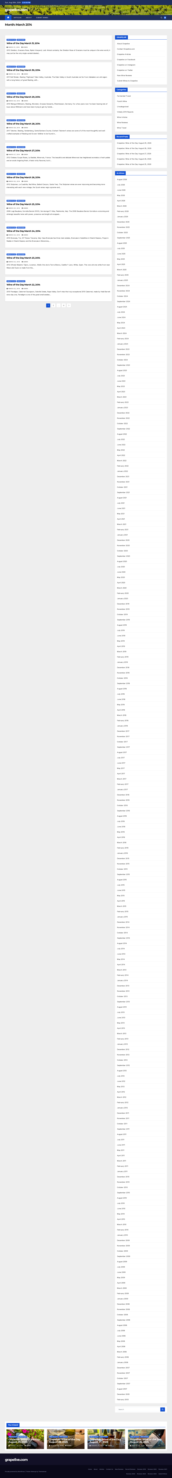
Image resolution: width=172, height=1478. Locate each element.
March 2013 (121, 1034)
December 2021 (123, 477)
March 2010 (121, 1224)
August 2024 (122, 307)
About (29, 18)
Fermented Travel (124, 96)
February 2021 (122, 530)
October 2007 (122, 1378)
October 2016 (122, 805)
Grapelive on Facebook (126, 60)
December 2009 (123, 1240)
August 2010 (122, 1198)
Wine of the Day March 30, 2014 (23, 70)
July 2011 (120, 1140)
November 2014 (123, 927)
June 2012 (121, 1081)
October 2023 (122, 360)
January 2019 (122, 662)
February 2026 (123, 211)
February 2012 (122, 1102)
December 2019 (123, 604)
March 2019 (121, 652)
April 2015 (121, 901)
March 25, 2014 (14, 208)
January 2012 (122, 1108)
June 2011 (121, 1145)
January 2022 (122, 471)
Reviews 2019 (141, 1469)
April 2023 (121, 392)
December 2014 (123, 922)
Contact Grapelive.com (126, 49)
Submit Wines (42, 18)
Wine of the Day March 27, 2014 (23, 150)
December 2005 (123, 1394)
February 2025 (123, 275)
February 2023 (123, 402)
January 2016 (122, 853)
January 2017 (122, 789)
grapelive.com (16, 10)
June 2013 (121, 1018)
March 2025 (121, 270)
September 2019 (123, 620)
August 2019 (122, 625)
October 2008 (122, 1315)
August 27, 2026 (97, 1445)
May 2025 (121, 259)
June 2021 (121, 508)
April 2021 (121, 519)
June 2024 (121, 317)
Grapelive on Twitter (125, 70)
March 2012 (121, 1097)
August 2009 (122, 1262)
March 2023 (121, 397)
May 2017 (121, 768)
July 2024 (121, 312)
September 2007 (123, 1384)
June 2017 (121, 763)
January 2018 (122, 726)
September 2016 (123, 811)
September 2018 (123, 683)
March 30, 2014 (14, 74)
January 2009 (122, 1299)
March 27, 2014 (14, 154)
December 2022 (123, 413)
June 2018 (121, 699)
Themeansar (42, 1471)
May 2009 (121, 1278)
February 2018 (122, 721)
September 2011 (123, 1129)
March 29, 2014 (14, 101)
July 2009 (121, 1267)
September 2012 (123, 1065)
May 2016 (121, 832)
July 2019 (121, 630)
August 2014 (122, 943)
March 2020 (122, 588)
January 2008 (122, 1362)
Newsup (33, 1471)
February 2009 (123, 1293)
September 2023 (123, 365)
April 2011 (121, 1156)
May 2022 (121, 450)
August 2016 (122, 816)
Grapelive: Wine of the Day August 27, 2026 (134, 154)
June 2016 (121, 827)
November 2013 (123, 991)
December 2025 (123, 222)
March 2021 (121, 524)
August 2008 (122, 1325)
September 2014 (123, 938)
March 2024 (122, 333)
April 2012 (121, 1092)
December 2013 (123, 986)
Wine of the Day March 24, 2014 (23, 231)
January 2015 (122, 917)
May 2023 (121, 386)
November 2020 (123, 545)
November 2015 (123, 864)
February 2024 (123, 339)
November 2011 (123, 1118)
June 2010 (121, 1209)
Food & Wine (122, 101)
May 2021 (121, 514)
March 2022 (121, 461)
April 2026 (121, 201)
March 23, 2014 (14, 262)
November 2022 (123, 418)
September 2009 (123, 1256)
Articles (18, 18)
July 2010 (121, 1203)
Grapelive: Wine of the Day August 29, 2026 (134, 143)
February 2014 (123, 975)
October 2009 (122, 1251)
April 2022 (121, 455)
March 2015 (121, 906)
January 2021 (122, 535)
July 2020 (121, 567)
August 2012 (122, 1071)
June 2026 (121, 190)
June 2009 (121, 1272)
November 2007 (123, 1373)
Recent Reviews (130, 1469)
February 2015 (122, 912)
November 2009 (123, 1246)
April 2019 (121, 646)
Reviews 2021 (163, 1469)
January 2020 (122, 599)
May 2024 (121, 323)
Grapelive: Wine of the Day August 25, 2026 (134, 164)
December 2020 (123, 540)
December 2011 (123, 1113)
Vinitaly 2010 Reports (125, 112)
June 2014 (121, 954)
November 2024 (123, 291)
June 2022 (121, 445)
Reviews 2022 (130, 1474)
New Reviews (119, 1469)
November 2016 (123, 800)
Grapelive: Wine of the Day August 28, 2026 (134, 148)
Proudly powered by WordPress (15, 1471)
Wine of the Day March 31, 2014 (23, 43)
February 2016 (122, 848)
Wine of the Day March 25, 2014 (23, 204)
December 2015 (123, 858)
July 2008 (121, 1331)
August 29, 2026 (16, 1445)
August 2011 (121, 1134)
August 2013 (122, 1007)
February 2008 (123, 1357)
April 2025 (121, 264)
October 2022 (122, 423)
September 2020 (123, 556)
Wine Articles (11, 39)
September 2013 (123, 1002)
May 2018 (121, 705)
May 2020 (121, 577)
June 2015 (121, 890)
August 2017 (122, 752)
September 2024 (123, 301)
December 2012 (123, 1049)
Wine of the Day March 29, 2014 (23, 97)
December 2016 (123, 795)
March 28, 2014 (14, 127)
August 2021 (122, 498)
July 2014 (121, 949)
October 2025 (122, 233)
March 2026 (122, 206)
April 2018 (121, 710)
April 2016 (121, 837)
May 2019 (121, 641)
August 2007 (122, 1389)
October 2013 (122, 996)
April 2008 (121, 1346)
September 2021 (123, 492)
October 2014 (122, 933)
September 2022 (123, 429)
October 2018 (122, 678)
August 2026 (122, 179)
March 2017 (121, 779)
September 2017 (123, 747)
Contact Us (109, 1469)
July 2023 (121, 376)
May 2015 (121, 896)
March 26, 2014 (14, 181)
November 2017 (123, 736)
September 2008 (123, 1320)
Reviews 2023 (141, 1474)
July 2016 (121, 821)
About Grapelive (123, 44)
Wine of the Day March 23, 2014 (23, 258)
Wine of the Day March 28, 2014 (23, 123)
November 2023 (123, 355)
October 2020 (122, 551)
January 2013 (122, 1044)
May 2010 (121, 1214)
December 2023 (123, 349)
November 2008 (123, 1309)
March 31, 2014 (14, 47)
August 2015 (122, 880)
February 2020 (123, 593)
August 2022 (122, 434)
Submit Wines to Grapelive (127, 81)
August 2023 (122, 370)
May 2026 (121, 195)
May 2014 (121, 959)
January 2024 (122, 344)
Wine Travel (121, 128)
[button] (161, 18)
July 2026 (121, 185)
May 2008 (121, 1341)
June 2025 (121, 254)
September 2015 (123, 874)
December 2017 (123, 731)
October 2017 (122, 742)
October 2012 (122, 1060)
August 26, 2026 (138, 1445)
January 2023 (122, 408)
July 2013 (121, 1012)
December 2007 (123, 1368)
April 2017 (121, 774)
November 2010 (123, 1182)
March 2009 (122, 1288)
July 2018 (121, 694)
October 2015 (122, 869)
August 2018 (122, 689)
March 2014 (121, 970)
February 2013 (122, 1039)
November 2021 (123, 482)
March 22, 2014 (14, 288)
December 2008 (123, 1304)
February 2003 (123, 1400)
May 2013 (121, 1023)
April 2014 (121, 965)
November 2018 (123, 673)
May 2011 (120, 1150)
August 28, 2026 (57, 1445)
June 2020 (121, 572)
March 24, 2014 (14, 235)
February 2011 (122, 1166)
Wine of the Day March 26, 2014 (23, 177)
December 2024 (123, 286)
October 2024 (122, 296)
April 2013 (121, 1028)
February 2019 (122, 657)
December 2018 (123, 667)
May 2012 (121, 1087)
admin (25, 47)
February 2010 (122, 1230)
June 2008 (121, 1336)
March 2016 (121, 843)
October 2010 (122, 1187)
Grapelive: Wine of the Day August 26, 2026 (134, 159)
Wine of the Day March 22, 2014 (23, 284)
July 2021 (121, 503)
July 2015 (121, 885)
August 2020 (122, 561)
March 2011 (121, 1161)
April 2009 (121, 1283)
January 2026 (122, 217)
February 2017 (122, 784)
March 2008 (122, 1352)
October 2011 (122, 1124)
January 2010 (122, 1235)
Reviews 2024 (152, 1474)
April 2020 (121, 583)
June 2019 (121, 636)
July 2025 (121, 248)
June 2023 (121, 381)
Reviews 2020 (152, 1469)
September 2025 (123, 238)
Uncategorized (122, 107)
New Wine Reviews (124, 75)
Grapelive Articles (124, 54)
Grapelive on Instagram (126, 65)
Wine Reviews (21, 39)
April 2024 (121, 328)
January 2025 (122, 280)
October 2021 (122, 487)
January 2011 (122, 1171)
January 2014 (122, 980)
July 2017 (121, 758)
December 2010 (123, 1177)
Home (90, 1469)
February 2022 (123, 466)
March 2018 (121, 715)
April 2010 (121, 1219)
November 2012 (123, 1055)
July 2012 (121, 1076)
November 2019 (123, 609)
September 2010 (123, 1193)
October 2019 (122, 614)
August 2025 (122, 243)
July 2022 (121, 439)
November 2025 (123, 227)
